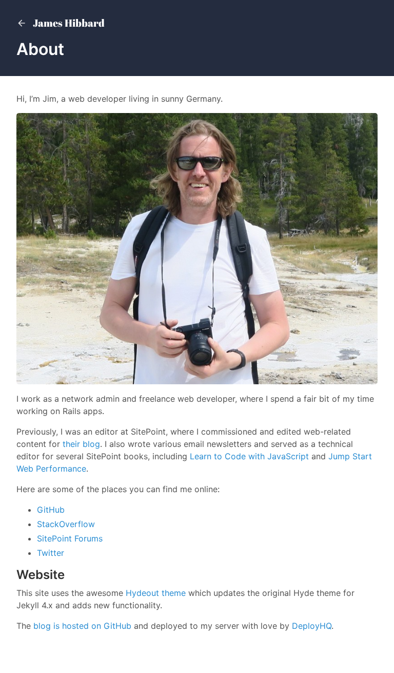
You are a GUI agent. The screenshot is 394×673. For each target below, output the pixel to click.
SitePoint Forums (70, 538)
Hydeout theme (156, 593)
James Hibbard (68, 23)
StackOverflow (66, 524)
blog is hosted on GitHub (82, 626)
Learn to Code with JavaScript (249, 456)
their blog (81, 444)
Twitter (50, 553)
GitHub (51, 509)
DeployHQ (311, 626)
